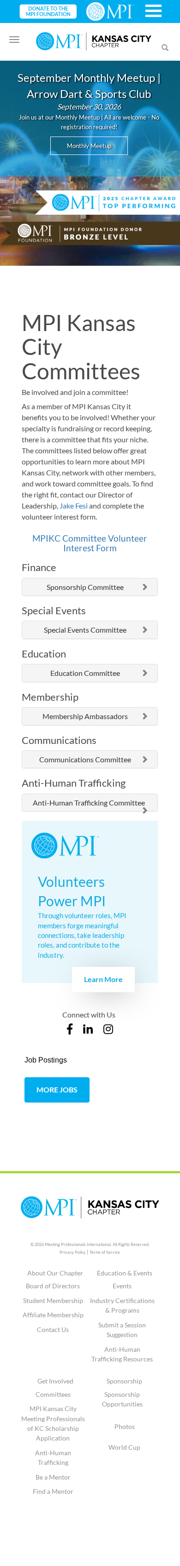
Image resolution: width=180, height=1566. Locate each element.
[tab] (89, 587)
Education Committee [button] (85, 673)
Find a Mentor (53, 1491)
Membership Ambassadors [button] (85, 716)
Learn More (103, 979)
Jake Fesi (74, 505)
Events (122, 1286)
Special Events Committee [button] (85, 630)
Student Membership (53, 1300)
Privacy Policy (73, 1252)
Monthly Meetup (89, 145)
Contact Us (53, 1329)
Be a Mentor (53, 1477)
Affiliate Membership (53, 1315)
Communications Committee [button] (85, 759)
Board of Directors (53, 1286)
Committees (53, 1394)
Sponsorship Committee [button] (85, 587)
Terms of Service (105, 1252)
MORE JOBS (57, 1089)
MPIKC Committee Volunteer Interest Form (89, 543)
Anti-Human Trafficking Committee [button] (89, 803)
